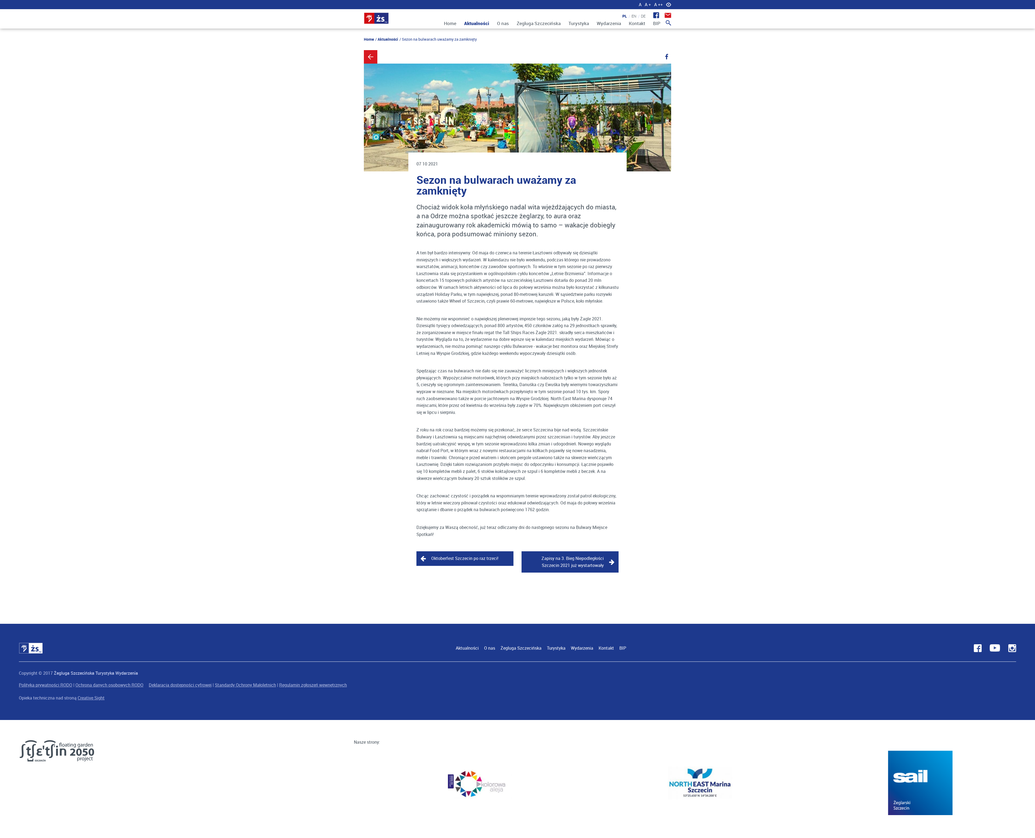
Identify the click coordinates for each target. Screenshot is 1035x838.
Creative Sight (91, 698)
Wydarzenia (609, 23)
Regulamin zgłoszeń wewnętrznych (313, 685)
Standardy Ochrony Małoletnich (245, 685)
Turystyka (578, 23)
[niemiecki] (641, 16)
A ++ (658, 5)
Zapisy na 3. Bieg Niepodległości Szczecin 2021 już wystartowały (572, 561)
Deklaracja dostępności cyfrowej (180, 685)
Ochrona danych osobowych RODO (109, 685)
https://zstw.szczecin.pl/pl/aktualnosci (370, 57)
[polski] (623, 16)
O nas (503, 23)
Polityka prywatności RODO (45, 685)
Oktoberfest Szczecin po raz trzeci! (464, 558)
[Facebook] (666, 57)
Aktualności (476, 23)
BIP (656, 23)
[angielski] (632, 16)
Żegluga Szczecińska (539, 23)
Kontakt (637, 23)
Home (450, 23)
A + (648, 5)
